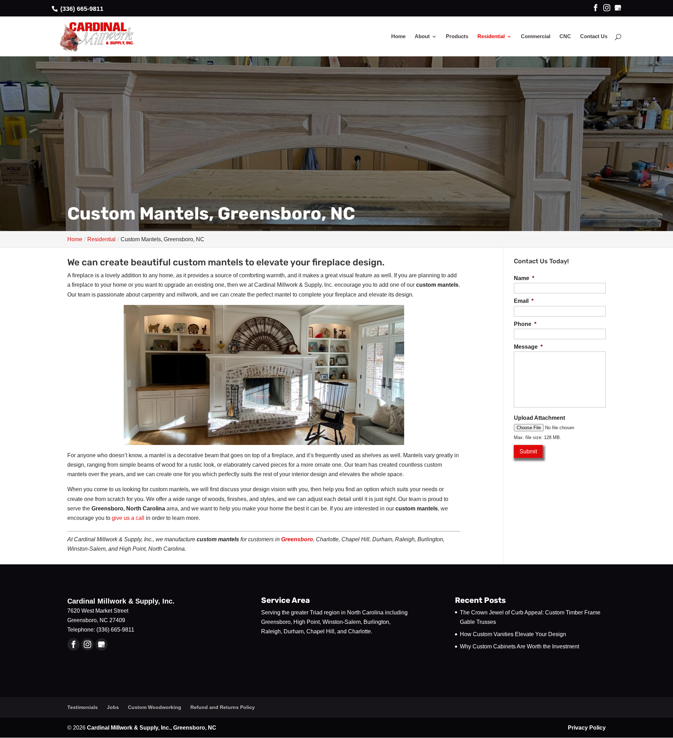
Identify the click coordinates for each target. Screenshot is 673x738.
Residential (491, 36)
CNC (565, 36)
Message (528, 347)
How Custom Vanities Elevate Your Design (513, 634)
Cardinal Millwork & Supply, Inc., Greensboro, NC (151, 728)
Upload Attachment (539, 418)
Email (523, 301)
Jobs (113, 707)
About (422, 36)
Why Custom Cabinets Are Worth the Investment (519, 646)
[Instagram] (606, 8)
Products (457, 36)
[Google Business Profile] (101, 644)
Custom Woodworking (154, 707)
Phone (525, 324)
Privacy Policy (587, 728)
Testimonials (82, 707)
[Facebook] (595, 8)
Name (524, 278)
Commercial (535, 36)
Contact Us (593, 36)
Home (398, 36)
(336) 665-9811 (81, 8)
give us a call (128, 518)
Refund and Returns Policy (222, 707)
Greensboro (297, 539)
